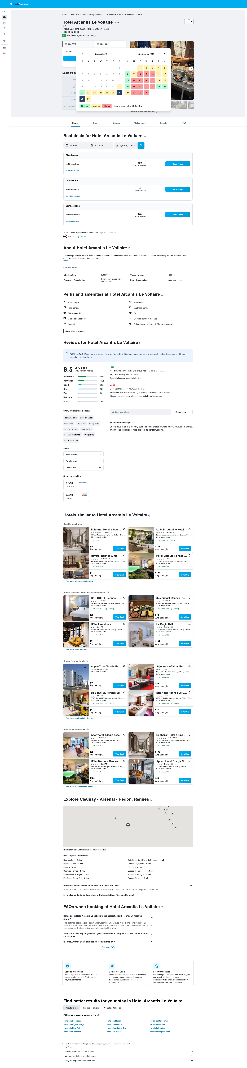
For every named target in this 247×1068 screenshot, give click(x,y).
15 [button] (119, 80)
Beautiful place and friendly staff (127, 378)
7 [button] (113, 74)
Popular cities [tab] (72, 1007)
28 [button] (113, 92)
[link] (79, 581)
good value (68, 423)
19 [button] (101, 86)
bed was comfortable (72, 434)
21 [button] (113, 86)
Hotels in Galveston (72, 1031)
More (65, 260)
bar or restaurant (71, 440)
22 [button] (119, 86)
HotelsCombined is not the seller (80, 1051)
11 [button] (94, 80)
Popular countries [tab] (91, 1007)
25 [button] (94, 92)
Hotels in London (157, 1028)
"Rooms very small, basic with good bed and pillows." (136, 396)
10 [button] (88, 80)
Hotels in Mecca (114, 1020)
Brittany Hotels (94, 15)
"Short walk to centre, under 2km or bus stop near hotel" (137, 370)
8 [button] (119, 74)
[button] (4, 4)
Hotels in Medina (157, 1024)
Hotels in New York (72, 1028)
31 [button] (88, 98)
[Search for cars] (4, 22)
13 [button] (107, 80)
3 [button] (88, 74)
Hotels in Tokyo (114, 1031)
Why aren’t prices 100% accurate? (80, 1060)
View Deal (119, 548)
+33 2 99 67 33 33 (70, 31)
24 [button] (88, 92)
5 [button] (100, 74)
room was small (70, 417)
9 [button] (82, 80)
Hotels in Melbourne (159, 1020)
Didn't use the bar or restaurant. (127, 388)
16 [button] (82, 86)
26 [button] (101, 92)
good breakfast (86, 417)
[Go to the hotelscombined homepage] (19, 4)
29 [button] (119, 92)
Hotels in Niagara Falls (160, 1031)
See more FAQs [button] (108, 947)
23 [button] (82, 92)
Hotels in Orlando (114, 1024)
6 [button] (107, 74)
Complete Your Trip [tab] (112, 1007)
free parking (89, 434)
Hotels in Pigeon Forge (74, 1024)
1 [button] (119, 67)
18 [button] (94, 86)
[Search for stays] (4, 17)
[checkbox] (76, 484)
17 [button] (88, 86)
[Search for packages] (4, 28)
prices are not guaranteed (121, 1044)
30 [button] (82, 98)
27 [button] (107, 92)
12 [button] (101, 80)
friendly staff (81, 423)
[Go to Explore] (4, 33)
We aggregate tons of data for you (80, 1055)
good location (86, 429)
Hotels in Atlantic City (116, 1028)
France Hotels (75, 15)
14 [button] (113, 80)
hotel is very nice (71, 429)
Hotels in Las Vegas (72, 1020)
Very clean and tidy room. (124, 374)
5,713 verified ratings (86, 35)
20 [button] (107, 86)
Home (64, 15)
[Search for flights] (4, 11)
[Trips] (4, 40)
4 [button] (94, 74)
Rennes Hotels (112, 15)
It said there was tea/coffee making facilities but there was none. (140, 392)
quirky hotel (94, 423)
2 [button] (82, 74)
